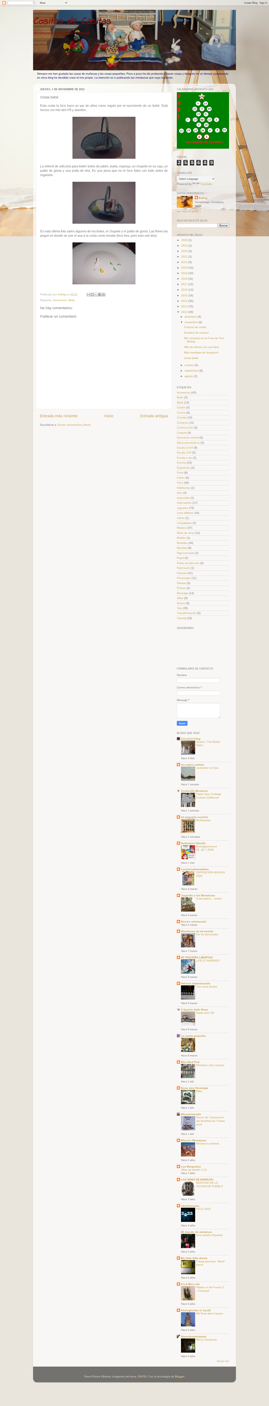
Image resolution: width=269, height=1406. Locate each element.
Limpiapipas (184, 522)
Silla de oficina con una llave (201, 347)
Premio (181, 588)
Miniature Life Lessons (210, 1065)
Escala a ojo (184, 457)
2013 (184, 306)
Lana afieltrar (185, 512)
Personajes (184, 578)
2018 (184, 278)
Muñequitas (203, 820)
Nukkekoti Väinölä (193, 843)
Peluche (182, 573)
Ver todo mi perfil (187, 211)
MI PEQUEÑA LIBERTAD (197, 957)
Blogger (179, 1376)
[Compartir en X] (96, 295)
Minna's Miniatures (193, 1140)
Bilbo (199, 1091)
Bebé (71, 300)
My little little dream (194, 1258)
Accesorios (60, 300)
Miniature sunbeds (207, 1143)
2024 (184, 245)
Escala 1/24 (184, 452)
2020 (184, 267)
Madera (181, 527)
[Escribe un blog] (92, 295)
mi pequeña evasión (194, 817)
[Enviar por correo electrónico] (89, 295)
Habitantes (183, 487)
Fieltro (181, 477)
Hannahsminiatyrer (193, 1336)
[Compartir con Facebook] (100, 295)
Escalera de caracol (196, 332)
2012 (184, 311)
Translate (206, 183)
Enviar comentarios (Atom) (74, 424)
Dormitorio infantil (188, 437)
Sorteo (181, 603)
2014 (184, 300)
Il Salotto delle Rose (194, 1009)
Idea (179, 492)
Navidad (182, 547)
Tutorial (181, 618)
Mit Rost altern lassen (209, 1313)
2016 (184, 289)
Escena (181, 462)
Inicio (108, 416)
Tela (179, 608)
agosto (189, 376)
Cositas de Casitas (72, 21)
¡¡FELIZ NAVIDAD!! (208, 960)
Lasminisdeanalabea (195, 869)
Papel (180, 557)
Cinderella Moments (194, 790)
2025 (184, 240)
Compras (182, 422)
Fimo (180, 482)
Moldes (181, 537)
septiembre (192, 370)
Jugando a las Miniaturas (198, 895)
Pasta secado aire (188, 563)
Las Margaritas (191, 1166)
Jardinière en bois (207, 767)
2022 (184, 256)
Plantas (181, 583)
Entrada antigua (154, 416)
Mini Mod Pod (190, 1062)
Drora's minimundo (193, 921)
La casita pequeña (193, 1035)
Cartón (181, 407)
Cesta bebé (191, 358)
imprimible (183, 497)
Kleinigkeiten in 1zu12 (196, 1310)
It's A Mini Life (190, 1284)
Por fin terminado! (207, 934)
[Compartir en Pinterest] (104, 295)
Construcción (185, 427)
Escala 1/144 (185, 447)
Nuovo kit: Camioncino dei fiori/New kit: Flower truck (210, 1121)
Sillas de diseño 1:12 (194, 1169)
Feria (180, 472)
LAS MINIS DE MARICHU (197, 1179)
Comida (181, 417)
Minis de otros (185, 532)
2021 (184, 262)
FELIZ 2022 (203, 1209)
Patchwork (183, 567)
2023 (184, 251)
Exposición (183, 467)
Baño (180, 397)
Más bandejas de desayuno (201, 352)
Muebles (182, 542)
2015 (184, 295)
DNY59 (142, 1376)
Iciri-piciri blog (190, 738)
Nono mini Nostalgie (194, 1088)
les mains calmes (192, 764)
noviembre (192, 322)
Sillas (180, 598)
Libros (181, 517)
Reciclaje (182, 593)
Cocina (181, 412)
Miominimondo (191, 1114)
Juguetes (182, 507)
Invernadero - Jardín (209, 898)
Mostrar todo (223, 1361)
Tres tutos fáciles (206, 986)
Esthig (203, 197)
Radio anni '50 (205, 1012)
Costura (182, 432)
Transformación (186, 613)
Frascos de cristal (195, 327)
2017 (184, 284)
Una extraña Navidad (209, 1235)
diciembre (191, 316)
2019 (184, 273)
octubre (190, 365)
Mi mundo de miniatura (196, 1231)
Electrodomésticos (188, 442)
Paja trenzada (185, 553)
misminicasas (190, 1205)
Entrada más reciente (59, 416)
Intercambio (184, 502)
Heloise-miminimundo (195, 983)
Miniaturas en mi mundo (197, 931)
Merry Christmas (206, 1339)
